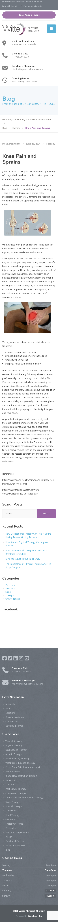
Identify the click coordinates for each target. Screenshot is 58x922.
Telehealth (10, 828)
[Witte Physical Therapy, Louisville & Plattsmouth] (21, 29)
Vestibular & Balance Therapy (20, 762)
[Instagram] (21, 658)
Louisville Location (10, 6)
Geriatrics (10, 819)
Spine (8, 591)
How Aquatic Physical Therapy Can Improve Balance (27, 544)
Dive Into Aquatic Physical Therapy (22, 558)
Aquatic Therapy (13, 754)
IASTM (8, 836)
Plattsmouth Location (33, 6)
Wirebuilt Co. (35, 916)
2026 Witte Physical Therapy (29, 910)
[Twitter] (10, 658)
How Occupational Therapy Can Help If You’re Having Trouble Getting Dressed (28, 535)
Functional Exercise (15, 841)
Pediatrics (10, 780)
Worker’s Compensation (17, 832)
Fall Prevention (12, 771)
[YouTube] (27, 658)
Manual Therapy (13, 806)
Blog (7, 849)
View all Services (13, 741)
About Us (10, 704)
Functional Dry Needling (17, 758)
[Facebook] (4, 658)
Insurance (10, 588)
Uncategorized (12, 598)
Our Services (11, 721)
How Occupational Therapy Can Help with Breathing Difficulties (26, 552)
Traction (9, 784)
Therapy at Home (14, 823)
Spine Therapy (12, 802)
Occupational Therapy (16, 749)
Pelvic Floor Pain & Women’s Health (23, 767)
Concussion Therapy (15, 793)
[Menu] (51, 28)
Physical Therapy (13, 745)
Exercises (10, 585)
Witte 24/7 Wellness (15, 845)
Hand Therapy (12, 815)
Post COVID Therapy (15, 788)
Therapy (50, 143)
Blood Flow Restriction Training (21, 775)
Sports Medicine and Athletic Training (24, 797)
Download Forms (14, 725)
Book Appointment (29, 14)
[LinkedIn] (15, 658)
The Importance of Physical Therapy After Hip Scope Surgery (28, 565)
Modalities (10, 810)
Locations (10, 712)
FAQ (7, 708)
